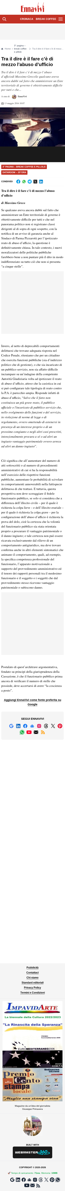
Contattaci (32, 972)
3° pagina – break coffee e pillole (20, 48)
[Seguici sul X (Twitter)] (53, 725)
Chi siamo (32, 977)
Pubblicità (32, 967)
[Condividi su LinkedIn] (41, 181)
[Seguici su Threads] (46, 725)
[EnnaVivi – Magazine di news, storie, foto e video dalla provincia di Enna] (32, 7)
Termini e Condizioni (32, 992)
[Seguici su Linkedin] (18, 725)
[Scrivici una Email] (35, 732)
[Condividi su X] (35, 181)
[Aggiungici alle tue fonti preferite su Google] (11, 725)
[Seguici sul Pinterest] (59, 725)
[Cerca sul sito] (4, 19)
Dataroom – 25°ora (14, 172)
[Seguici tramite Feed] (42, 732)
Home (8, 48)
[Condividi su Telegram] (29, 181)
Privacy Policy (32, 987)
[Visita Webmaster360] (32, 1152)
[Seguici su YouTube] (29, 732)
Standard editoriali (33, 982)
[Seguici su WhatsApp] (22, 732)
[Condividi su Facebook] (18, 181)
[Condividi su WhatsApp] (24, 181)
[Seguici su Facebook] (25, 725)
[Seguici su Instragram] (39, 725)
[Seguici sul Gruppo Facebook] (32, 725)
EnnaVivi (22, 96)
